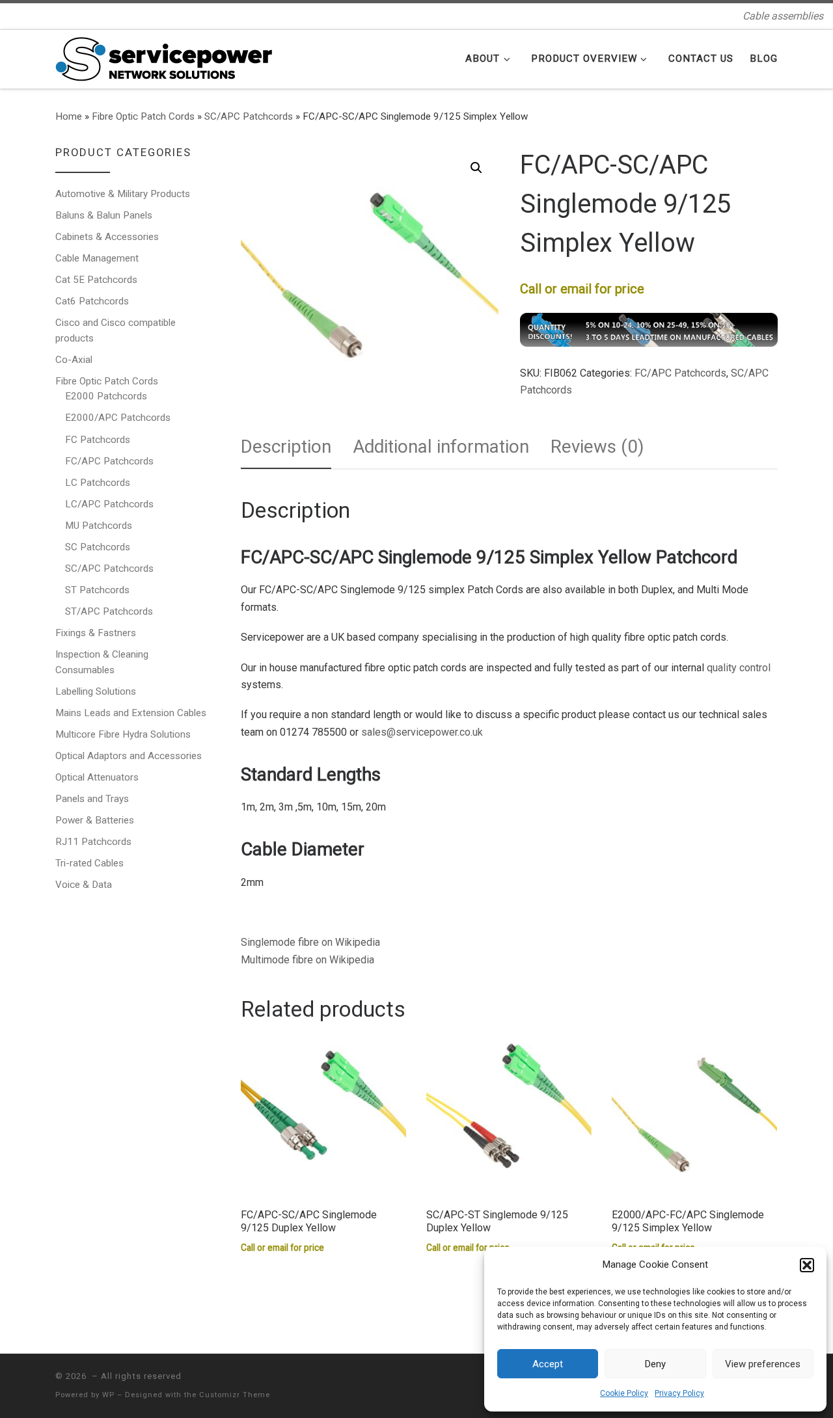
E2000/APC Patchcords (118, 417)
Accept (547, 1364)
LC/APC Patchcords (109, 504)
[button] (806, 1265)
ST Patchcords (97, 590)
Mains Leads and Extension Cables (130, 713)
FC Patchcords (97, 440)
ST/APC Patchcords (109, 611)
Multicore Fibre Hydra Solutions (123, 734)
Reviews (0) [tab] (597, 446)
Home (68, 116)
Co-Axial (73, 360)
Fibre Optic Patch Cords (143, 116)
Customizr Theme (234, 1395)
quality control (739, 668)
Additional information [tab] (441, 446)
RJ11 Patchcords (93, 842)
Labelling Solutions (95, 691)
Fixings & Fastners (95, 633)
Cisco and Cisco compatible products (115, 330)
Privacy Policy (679, 1393)
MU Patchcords (98, 525)
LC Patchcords (97, 482)
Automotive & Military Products (122, 194)
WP (108, 1395)
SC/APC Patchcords (248, 116)
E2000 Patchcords (106, 396)
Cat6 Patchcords (92, 301)
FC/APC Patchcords (680, 373)
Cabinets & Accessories (107, 237)
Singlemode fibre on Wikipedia (310, 942)
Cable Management (97, 258)
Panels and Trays (92, 799)
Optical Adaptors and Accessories (128, 756)
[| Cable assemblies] (163, 57)
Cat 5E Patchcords (96, 280)
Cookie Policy (624, 1393)
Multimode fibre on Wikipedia (307, 960)
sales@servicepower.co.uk (422, 732)
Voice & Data (83, 884)
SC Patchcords (97, 547)
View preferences (762, 1364)
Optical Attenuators (97, 777)
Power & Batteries (94, 820)
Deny (655, 1364)
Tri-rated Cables (89, 863)
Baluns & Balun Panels (103, 215)
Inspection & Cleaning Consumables (101, 662)
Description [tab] (286, 446)
